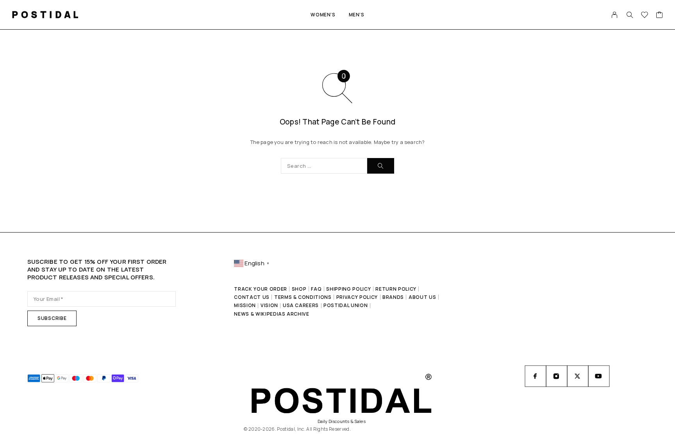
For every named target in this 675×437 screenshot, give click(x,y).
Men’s (356, 14)
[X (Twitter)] (577, 376)
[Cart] (659, 15)
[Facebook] (535, 376)
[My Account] (614, 14)
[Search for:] (324, 166)
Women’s (323, 14)
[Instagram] (556, 376)
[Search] (629, 14)
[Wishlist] (644, 15)
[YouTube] (598, 376)
